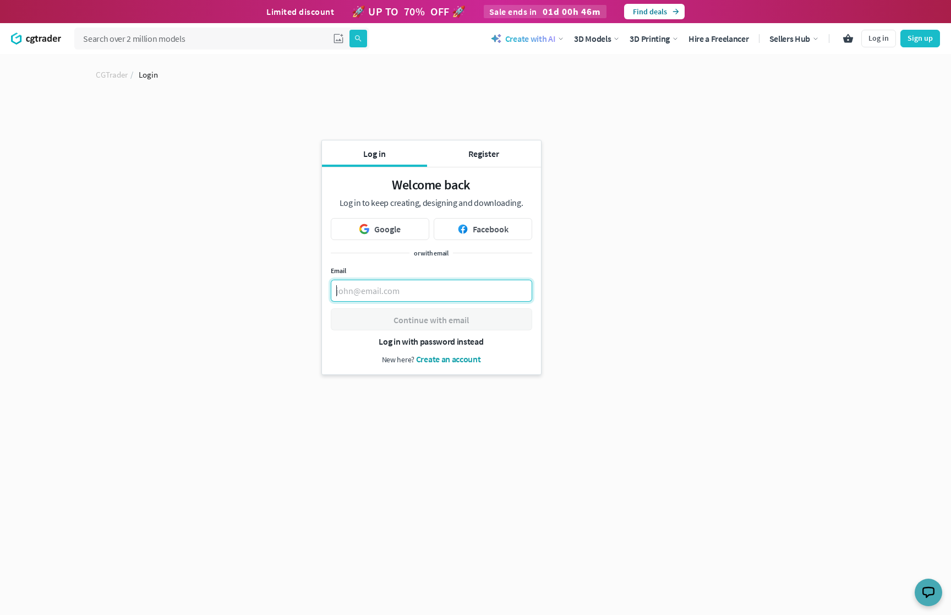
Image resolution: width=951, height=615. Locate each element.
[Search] (358, 38)
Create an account (448, 358)
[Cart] (848, 38)
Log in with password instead (431, 341)
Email (338, 270)
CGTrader (112, 74)
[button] (338, 38)
